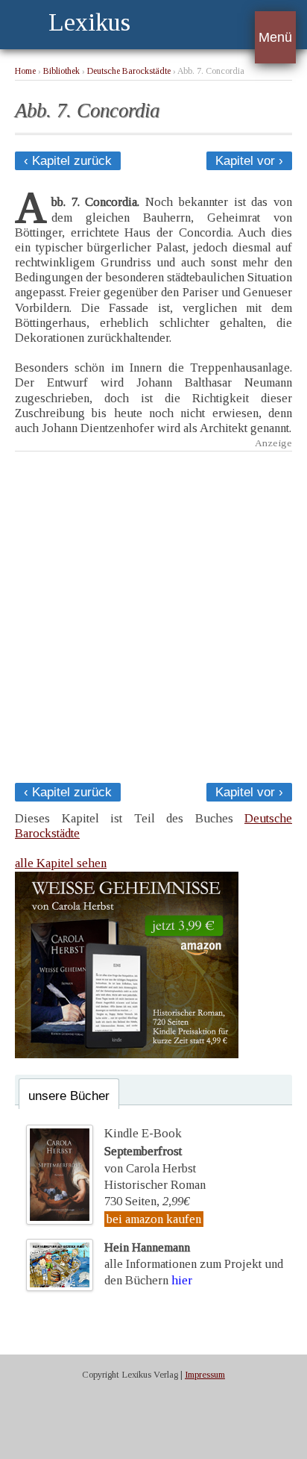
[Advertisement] (153, 612)
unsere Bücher (69, 1096)
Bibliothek (61, 71)
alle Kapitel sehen (61, 863)
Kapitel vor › (249, 161)
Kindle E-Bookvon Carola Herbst (150, 1150)
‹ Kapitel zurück (68, 161)
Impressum (205, 1374)
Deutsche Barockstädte (129, 71)
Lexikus (89, 22)
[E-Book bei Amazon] (126, 1054)
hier (181, 1280)
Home (25, 71)
